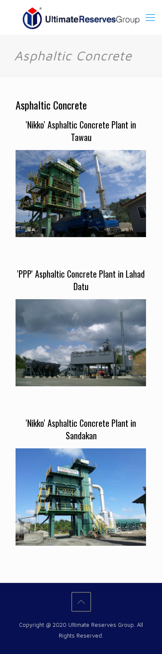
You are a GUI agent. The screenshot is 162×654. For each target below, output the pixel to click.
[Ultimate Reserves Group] (81, 17)
